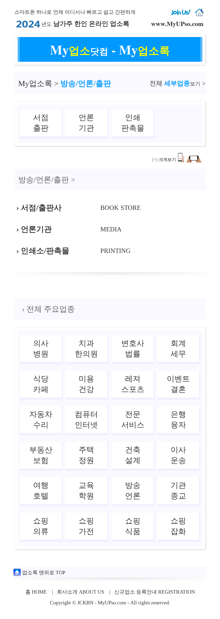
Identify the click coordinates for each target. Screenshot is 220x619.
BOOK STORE (120, 207)
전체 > (178, 83)
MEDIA (111, 229)
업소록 (35, 83)
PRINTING (115, 250)
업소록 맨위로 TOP (43, 572)
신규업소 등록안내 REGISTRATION (154, 592)
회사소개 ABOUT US (80, 592)
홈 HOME (36, 592)
